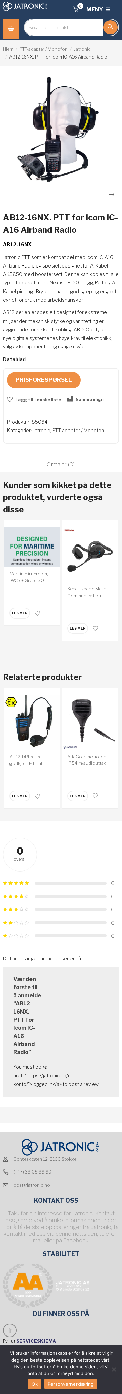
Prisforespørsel (44, 379)
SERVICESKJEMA (36, 1341)
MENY (95, 9)
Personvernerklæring (71, 1384)
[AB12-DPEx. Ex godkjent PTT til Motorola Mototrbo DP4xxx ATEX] (32, 722)
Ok (35, 1384)
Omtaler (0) (61, 464)
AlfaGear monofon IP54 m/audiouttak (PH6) (86, 763)
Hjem (8, 49)
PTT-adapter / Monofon (43, 49)
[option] (61, 129)
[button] (75, 10)
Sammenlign (90, 399)
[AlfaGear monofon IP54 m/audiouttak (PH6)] (90, 722)
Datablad (14, 359)
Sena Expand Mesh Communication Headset (86, 595)
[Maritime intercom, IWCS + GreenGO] (32, 547)
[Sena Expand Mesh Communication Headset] (90, 554)
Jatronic (82, 49)
